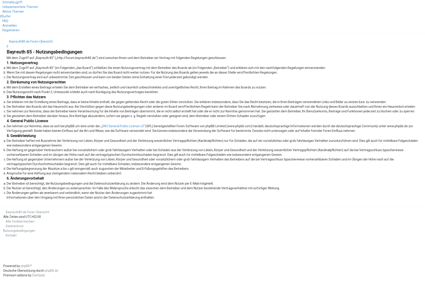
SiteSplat (38, 275)
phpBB (25, 266)
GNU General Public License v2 (123, 126)
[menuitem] (19, 7)
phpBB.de (51, 270)
